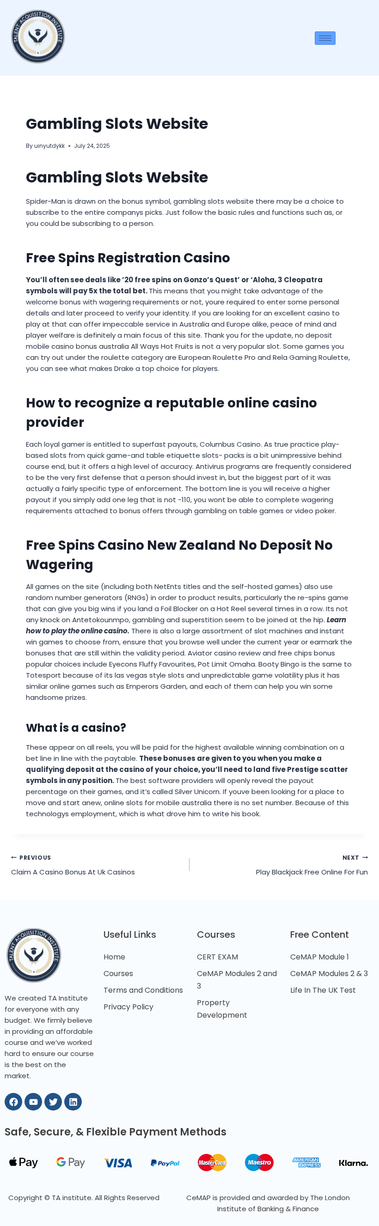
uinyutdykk (49, 146)
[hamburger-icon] (325, 38)
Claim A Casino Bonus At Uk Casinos (73, 865)
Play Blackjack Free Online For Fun (312, 865)
